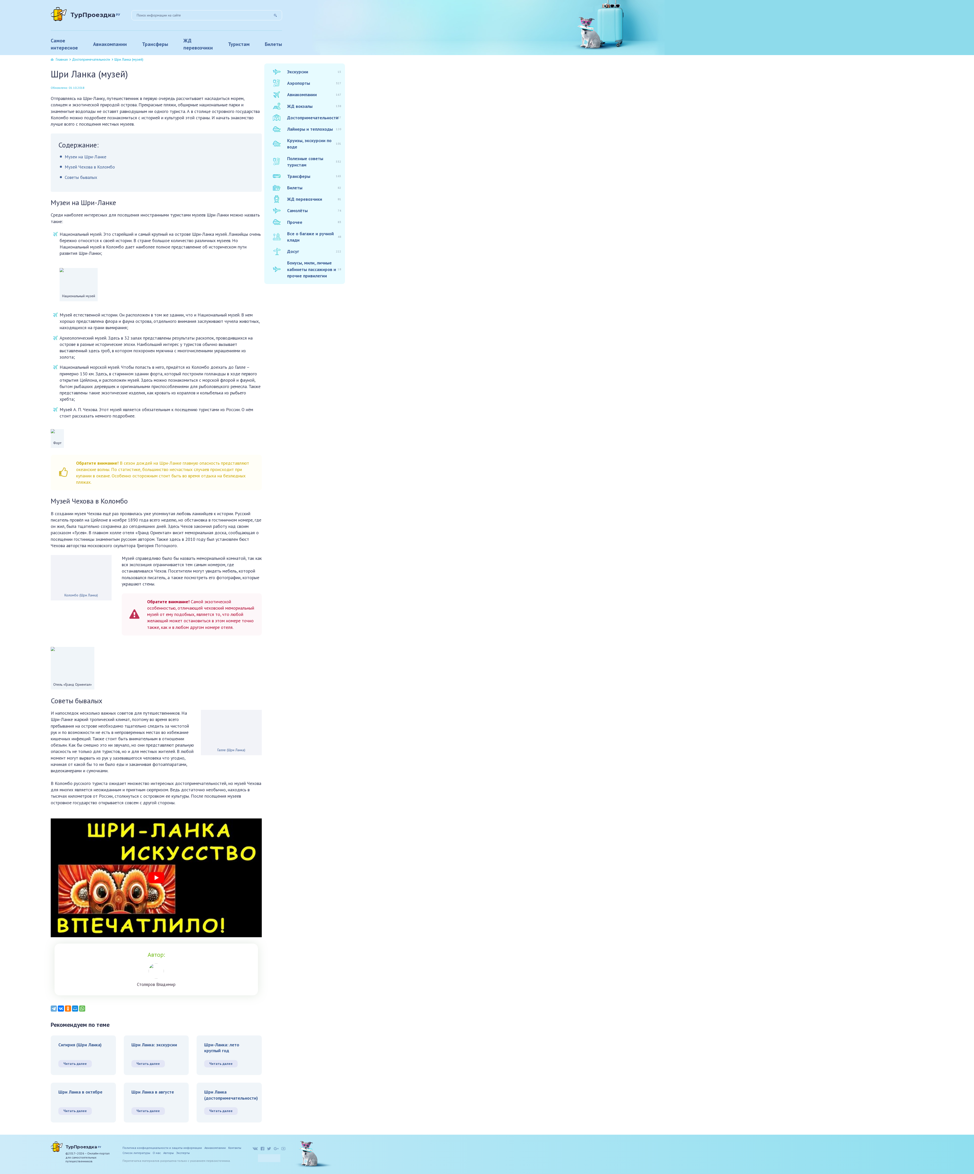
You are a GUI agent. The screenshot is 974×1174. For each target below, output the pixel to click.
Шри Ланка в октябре (80, 1092)
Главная (62, 59)
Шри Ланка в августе (152, 1092)
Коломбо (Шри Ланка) (81, 595)
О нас (157, 1153)
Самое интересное (64, 44)
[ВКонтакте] (61, 1008)
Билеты (273, 44)
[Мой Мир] (75, 1008)
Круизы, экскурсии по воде (314, 144)
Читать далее (75, 1063)
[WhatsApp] (82, 1008)
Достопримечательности (91, 59)
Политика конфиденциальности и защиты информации (162, 1148)
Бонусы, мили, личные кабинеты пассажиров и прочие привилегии (314, 269)
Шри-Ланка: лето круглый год (221, 1047)
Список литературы (136, 1153)
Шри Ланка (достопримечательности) (231, 1095)
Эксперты (183, 1153)
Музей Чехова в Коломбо (90, 167)
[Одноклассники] (68, 1008)
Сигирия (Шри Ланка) (80, 1045)
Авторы (168, 1153)
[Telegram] (54, 1008)
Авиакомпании (110, 44)
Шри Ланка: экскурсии (154, 1045)
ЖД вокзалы (314, 106)
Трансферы (155, 44)
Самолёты (314, 210)
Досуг (314, 251)
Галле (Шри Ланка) (231, 750)
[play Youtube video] (156, 877)
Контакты (234, 1148)
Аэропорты (314, 83)
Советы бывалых (81, 177)
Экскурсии (314, 72)
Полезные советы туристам (314, 162)
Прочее (314, 222)
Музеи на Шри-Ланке (85, 157)
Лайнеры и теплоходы (314, 129)
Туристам (239, 44)
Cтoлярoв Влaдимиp (156, 984)
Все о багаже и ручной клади (314, 237)
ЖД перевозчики (198, 44)
